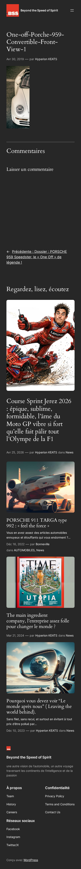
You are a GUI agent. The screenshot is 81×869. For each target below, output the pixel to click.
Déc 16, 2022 (15, 544)
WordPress (30, 860)
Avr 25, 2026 (15, 452)
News (69, 452)
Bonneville (42, 544)
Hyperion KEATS (46, 59)
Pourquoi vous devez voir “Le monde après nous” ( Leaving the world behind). (39, 706)
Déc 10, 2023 (15, 730)
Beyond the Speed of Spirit (39, 10)
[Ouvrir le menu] (72, 10)
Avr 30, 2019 (15, 59)
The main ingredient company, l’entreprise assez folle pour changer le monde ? (37, 620)
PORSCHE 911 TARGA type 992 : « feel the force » (36, 523)
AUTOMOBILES (24, 550)
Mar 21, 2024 (15, 635)
